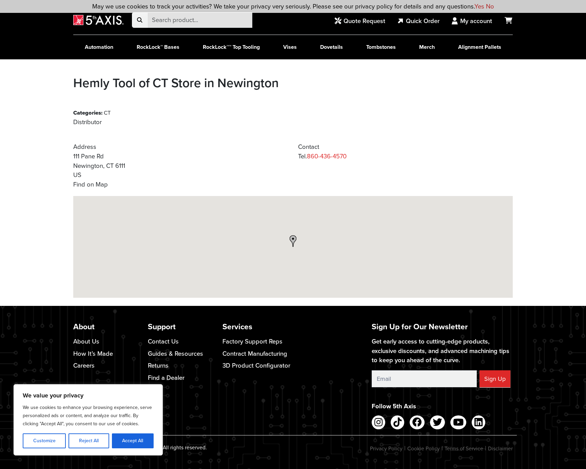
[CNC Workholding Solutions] (98, 20)
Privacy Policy (386, 448)
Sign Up (495, 378)
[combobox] (200, 20)
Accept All (132, 440)
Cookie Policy (423, 448)
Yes (479, 6)
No (490, 6)
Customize (44, 440)
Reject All (89, 440)
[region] (88, 419)
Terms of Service (464, 448)
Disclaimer (500, 448)
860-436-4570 (327, 156)
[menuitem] (363, 21)
